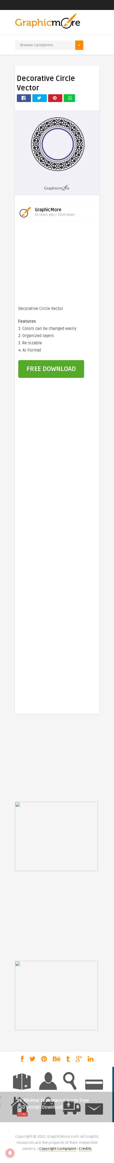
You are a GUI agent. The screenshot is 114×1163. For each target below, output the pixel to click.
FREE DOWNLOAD (51, 369)
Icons (22, 1114)
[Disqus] (57, 477)
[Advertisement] (57, 264)
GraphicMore (48, 210)
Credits (85, 1148)
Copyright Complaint (57, 1148)
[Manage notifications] (10, 1153)
